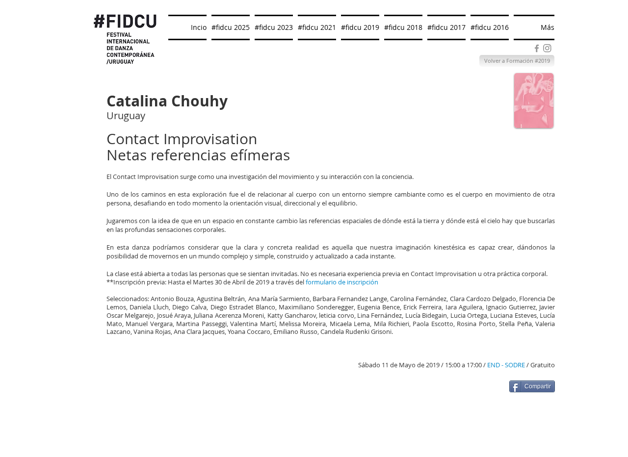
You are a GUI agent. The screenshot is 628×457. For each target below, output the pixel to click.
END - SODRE (506, 364)
